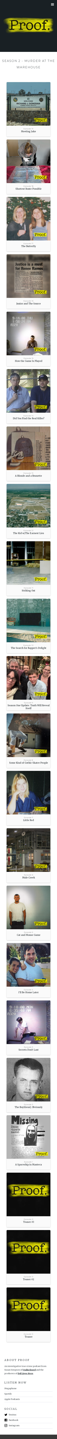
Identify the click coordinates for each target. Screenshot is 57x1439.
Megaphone (10, 1388)
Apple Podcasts (12, 1399)
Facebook (13, 1420)
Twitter (13, 1414)
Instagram (14, 1425)
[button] (53, 4)
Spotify (8, 1394)
